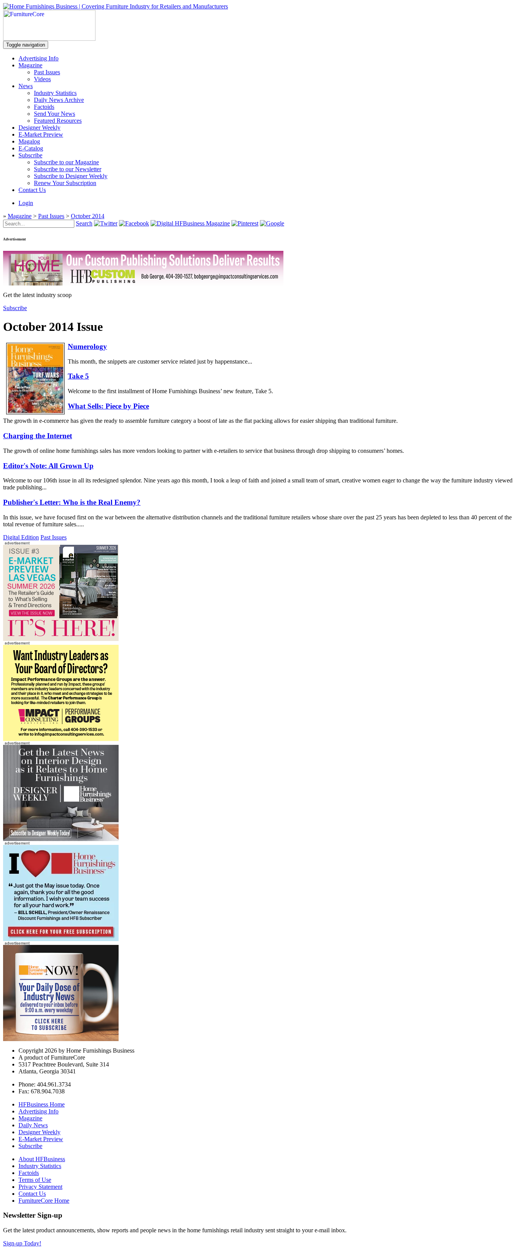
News (25, 86)
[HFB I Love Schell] (61, 939)
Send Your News (54, 113)
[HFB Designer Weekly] (61, 839)
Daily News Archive (59, 100)
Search (84, 223)
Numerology (87, 346)
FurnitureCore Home (43, 1200)
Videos (42, 79)
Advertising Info (38, 58)
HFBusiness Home (41, 1104)
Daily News (33, 1125)
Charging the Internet (37, 436)
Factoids (44, 106)
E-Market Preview (40, 134)
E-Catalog (30, 148)
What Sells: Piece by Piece (108, 406)
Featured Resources (58, 120)
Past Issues (47, 72)
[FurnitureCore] (49, 38)
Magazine (30, 65)
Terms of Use (34, 1180)
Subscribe (30, 155)
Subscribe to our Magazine (66, 162)
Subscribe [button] (15, 308)
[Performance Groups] (61, 739)
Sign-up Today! (22, 1243)
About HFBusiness (41, 1159)
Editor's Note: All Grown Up (48, 466)
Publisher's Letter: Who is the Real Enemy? (72, 502)
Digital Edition (21, 537)
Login (25, 203)
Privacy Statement (40, 1186)
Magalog (29, 141)
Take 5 (78, 376)
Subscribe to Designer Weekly (70, 176)
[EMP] (61, 639)
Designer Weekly (39, 127)
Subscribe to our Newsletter (67, 169)
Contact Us (32, 190)
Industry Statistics (55, 93)
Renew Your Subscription (65, 183)
